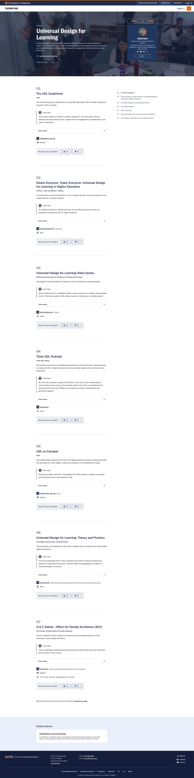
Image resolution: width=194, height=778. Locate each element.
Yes (67, 151)
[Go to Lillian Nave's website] (147, 51)
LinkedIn (182, 759)
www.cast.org (70, 583)
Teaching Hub (165, 3)
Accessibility (101, 771)
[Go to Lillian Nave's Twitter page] (141, 51)
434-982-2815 (89, 756)
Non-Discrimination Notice (69, 771)
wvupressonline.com (51, 229)
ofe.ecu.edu (62, 669)
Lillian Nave (142, 38)
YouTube (182, 762)
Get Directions (55, 763)
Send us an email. (81, 701)
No (78, 151)
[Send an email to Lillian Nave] (138, 51)
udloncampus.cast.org (50, 493)
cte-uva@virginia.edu (90, 758)
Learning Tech (178, 3)
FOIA (124, 771)
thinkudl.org (44, 407)
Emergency (111, 771)
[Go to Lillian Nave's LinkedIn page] (144, 51)
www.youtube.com (49, 312)
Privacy (130, 771)
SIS (119, 771)
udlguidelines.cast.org (47, 138)
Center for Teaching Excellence (147, 3)
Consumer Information (87, 771)
